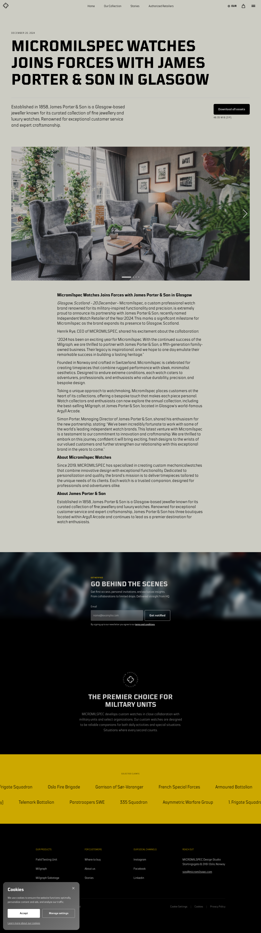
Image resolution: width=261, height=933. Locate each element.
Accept (24, 913)
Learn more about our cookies (24, 923)
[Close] (73, 888)
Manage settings (58, 913)
